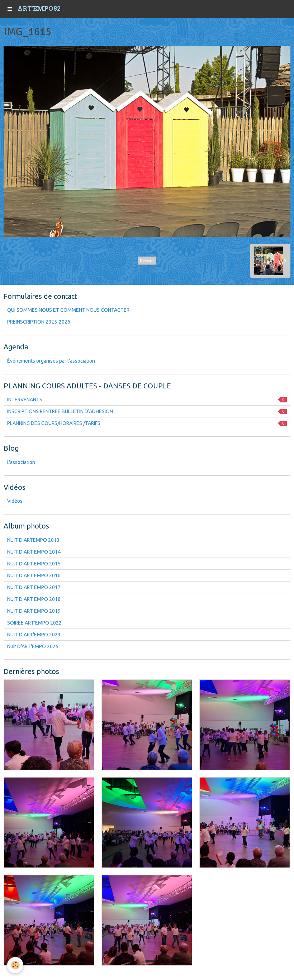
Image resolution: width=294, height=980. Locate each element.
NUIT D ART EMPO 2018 (34, 599)
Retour (147, 260)
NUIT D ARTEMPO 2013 (33, 540)
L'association (21, 462)
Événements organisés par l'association (51, 361)
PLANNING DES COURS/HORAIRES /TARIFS (145, 423)
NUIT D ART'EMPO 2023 (34, 634)
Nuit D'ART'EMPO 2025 (32, 646)
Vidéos (15, 501)
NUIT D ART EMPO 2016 (34, 575)
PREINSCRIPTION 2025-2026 (38, 322)
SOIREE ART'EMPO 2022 (34, 623)
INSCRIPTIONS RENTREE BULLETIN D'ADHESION (145, 411)
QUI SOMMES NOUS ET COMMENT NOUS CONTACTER (68, 310)
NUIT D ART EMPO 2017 (34, 587)
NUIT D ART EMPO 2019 (34, 611)
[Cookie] (15, 965)
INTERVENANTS (145, 399)
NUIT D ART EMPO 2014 (34, 552)
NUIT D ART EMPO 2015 (34, 564)
